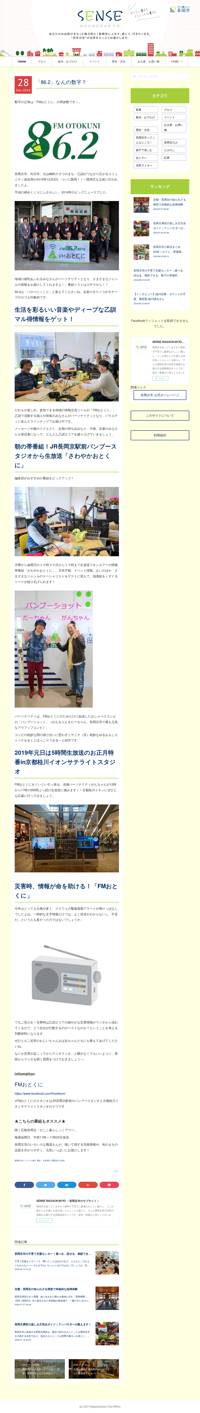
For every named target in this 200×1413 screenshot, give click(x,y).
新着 (138, 109)
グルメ (42, 61)
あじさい (141, 157)
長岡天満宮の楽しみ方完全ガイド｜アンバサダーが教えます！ (53, 1324)
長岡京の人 (171, 142)
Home (22, 61)
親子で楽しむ (144, 150)
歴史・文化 (119, 61)
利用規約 (160, 435)
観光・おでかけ (67, 61)
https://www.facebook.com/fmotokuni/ (40, 1093)
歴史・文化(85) (43, 1160)
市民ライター (144, 165)
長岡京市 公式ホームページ (160, 395)
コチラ (91, 284)
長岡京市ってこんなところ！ (145, 139)
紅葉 (167, 157)
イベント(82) (30, 1160)
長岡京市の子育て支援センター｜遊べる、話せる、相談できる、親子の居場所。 (64, 1254)
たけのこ (169, 150)
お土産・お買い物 (148, 61)
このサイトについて (160, 415)
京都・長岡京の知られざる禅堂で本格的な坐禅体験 (46, 1289)
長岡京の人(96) (58, 1160)
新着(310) (19, 1160)
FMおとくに (29, 1084)
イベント (94, 61)
